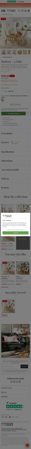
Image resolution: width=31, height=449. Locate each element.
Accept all (15, 232)
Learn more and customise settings (15, 229)
